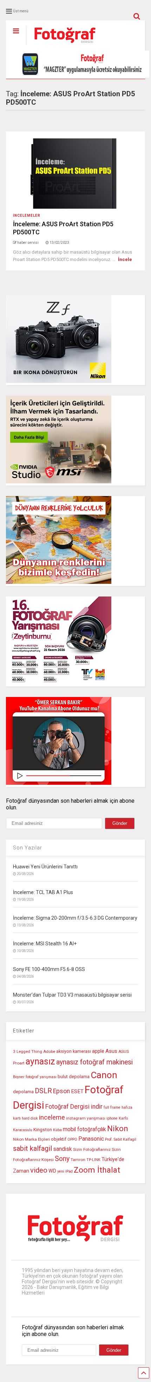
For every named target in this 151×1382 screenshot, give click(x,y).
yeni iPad (65, 1171)
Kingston (42, 1129)
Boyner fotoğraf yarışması (35, 1077)
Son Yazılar (27, 847)
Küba (57, 1130)
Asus (111, 1051)
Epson (61, 1091)
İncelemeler (26, 215)
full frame (112, 1107)
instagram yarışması (85, 1118)
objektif (58, 1139)
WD (52, 1171)
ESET (77, 1091)
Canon (104, 1075)
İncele (125, 259)
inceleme (52, 1117)
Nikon (117, 1128)
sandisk (62, 1149)
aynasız (40, 1061)
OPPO (72, 1139)
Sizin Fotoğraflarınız (92, 1149)
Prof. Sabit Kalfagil (120, 1139)
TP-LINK (93, 1160)
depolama (23, 1091)
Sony (62, 1159)
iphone (112, 1118)
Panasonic (91, 1138)
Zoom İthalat (97, 1170)
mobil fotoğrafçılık (84, 1129)
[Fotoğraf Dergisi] (61, 45)
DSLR (43, 1091)
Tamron (78, 1159)
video (38, 1170)
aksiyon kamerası (73, 1051)
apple (98, 1051)
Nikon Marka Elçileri (31, 1139)
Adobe (49, 1051)
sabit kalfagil (32, 1148)
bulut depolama (74, 1076)
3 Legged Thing (27, 1051)
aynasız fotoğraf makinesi (94, 1062)
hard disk (30, 1118)
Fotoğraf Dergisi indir (74, 1106)
